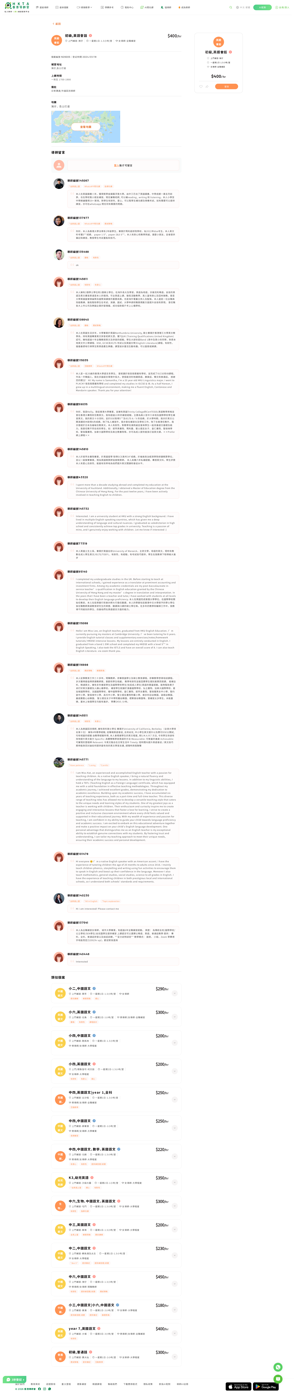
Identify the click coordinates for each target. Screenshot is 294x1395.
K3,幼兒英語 (79, 1178)
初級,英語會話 (76, 35)
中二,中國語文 (80, 1248)
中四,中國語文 (80, 1121)
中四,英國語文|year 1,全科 (90, 1092)
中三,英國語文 (80, 1225)
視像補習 (81, 1384)
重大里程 (66, 1384)
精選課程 (97, 1384)
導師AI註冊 (182, 1384)
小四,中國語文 (80, 1035)
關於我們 (20, 1384)
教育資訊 (35, 1384)
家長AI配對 (165, 1384)
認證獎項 (51, 1384)
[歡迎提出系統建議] (278, 1379)
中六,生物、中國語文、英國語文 (92, 1201)
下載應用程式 (130, 1384)
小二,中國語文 (80, 988)
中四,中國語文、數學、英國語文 (92, 1149)
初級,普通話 (78, 1352)
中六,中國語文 (80, 1276)
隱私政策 (148, 1384)
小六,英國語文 (80, 1012)
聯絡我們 (112, 1384)
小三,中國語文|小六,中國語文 (91, 1305)
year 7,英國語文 (82, 1328)
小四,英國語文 (80, 1064)
